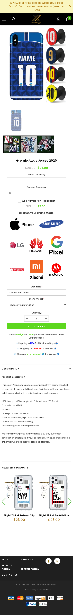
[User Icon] (58, 19)
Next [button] (69, 501)
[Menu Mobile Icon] (4, 19)
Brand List (36, 286)
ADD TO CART (36, 326)
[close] (70, 6)
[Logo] (36, 19)
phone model (36, 298)
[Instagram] (57, 561)
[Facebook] (48, 561)
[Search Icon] (13, 19)
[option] (36, 65)
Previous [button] (3, 501)
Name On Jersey (36, 174)
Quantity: (37, 312)
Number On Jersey (36, 187)
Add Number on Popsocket (38, 201)
